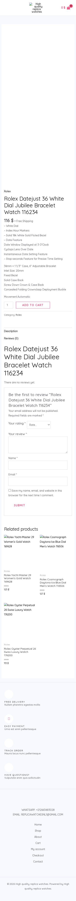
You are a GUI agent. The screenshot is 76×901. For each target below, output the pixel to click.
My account (38, 849)
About (38, 837)
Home (38, 824)
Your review (17, 434)
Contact (38, 861)
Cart (38, 843)
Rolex (7, 191)
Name (13, 458)
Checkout (38, 855)
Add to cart (33, 305)
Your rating (16, 423)
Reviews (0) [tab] (11, 338)
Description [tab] (11, 331)
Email (12, 474)
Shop (38, 830)
